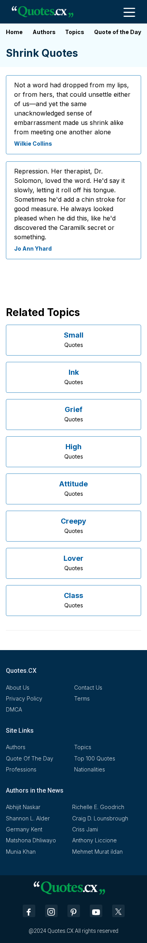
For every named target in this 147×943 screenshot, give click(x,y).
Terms (82, 698)
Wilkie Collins (33, 143)
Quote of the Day (117, 32)
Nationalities (89, 769)
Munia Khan (21, 851)
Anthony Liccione (94, 840)
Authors (44, 32)
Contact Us (88, 687)
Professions (21, 769)
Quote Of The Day (29, 758)
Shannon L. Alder (28, 818)
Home (14, 32)
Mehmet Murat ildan (97, 851)
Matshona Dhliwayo (31, 840)
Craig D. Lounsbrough (100, 818)
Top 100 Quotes (94, 758)
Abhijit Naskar (23, 807)
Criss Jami (85, 829)
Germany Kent (24, 829)
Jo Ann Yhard (33, 248)
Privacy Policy (24, 698)
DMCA (14, 709)
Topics (74, 32)
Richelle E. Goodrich (98, 807)
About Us (17, 687)
